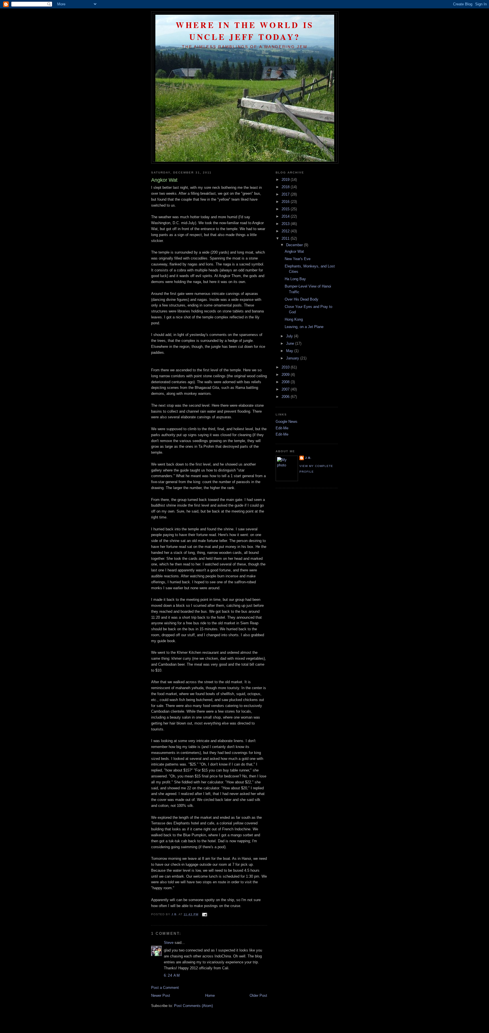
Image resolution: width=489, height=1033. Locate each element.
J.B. (308, 457)
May (290, 351)
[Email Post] (204, 914)
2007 (286, 389)
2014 (286, 216)
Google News (286, 421)
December (295, 245)
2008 (286, 382)
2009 (286, 374)
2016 (286, 202)
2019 (286, 179)
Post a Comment (165, 987)
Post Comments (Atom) (193, 1006)
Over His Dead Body (301, 299)
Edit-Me (282, 428)
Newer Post (160, 995)
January (293, 358)
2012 (286, 231)
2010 (286, 367)
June (290, 343)
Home (210, 995)
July (290, 336)
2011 (286, 238)
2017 (286, 194)
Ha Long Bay (295, 279)
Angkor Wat (294, 251)
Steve (168, 942)
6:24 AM (172, 975)
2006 (286, 397)
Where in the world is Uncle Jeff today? (245, 31)
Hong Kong (294, 319)
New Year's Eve (297, 259)
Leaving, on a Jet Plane (304, 327)
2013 (286, 224)
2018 (286, 187)
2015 (286, 209)
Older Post (258, 995)
